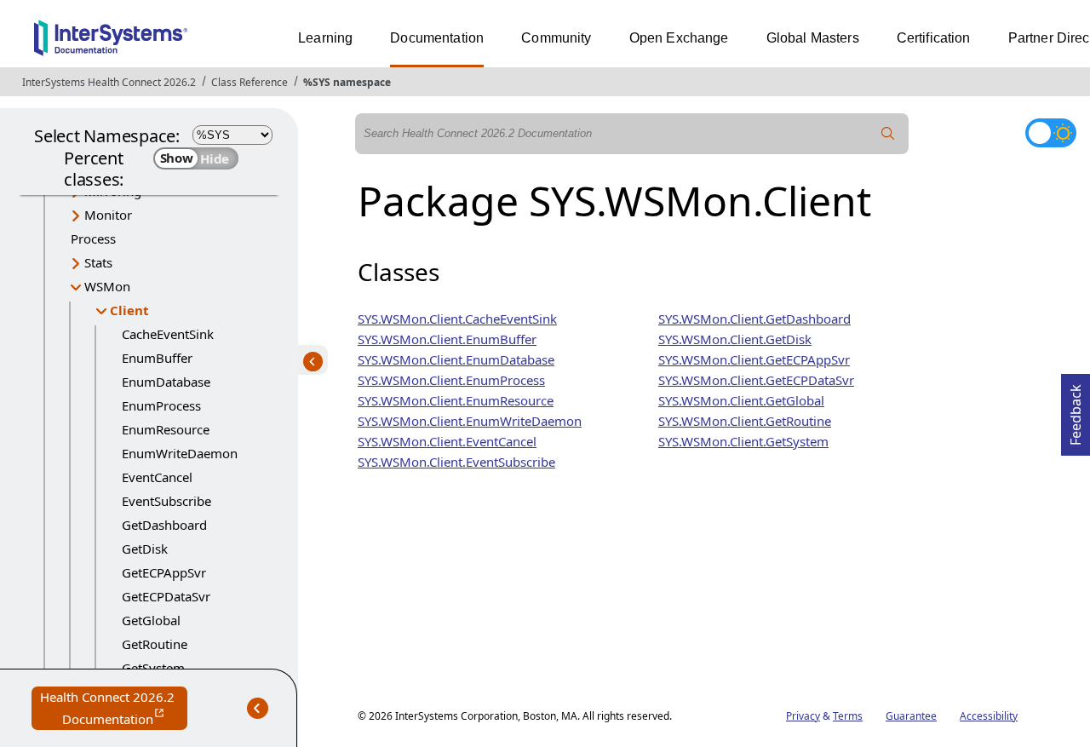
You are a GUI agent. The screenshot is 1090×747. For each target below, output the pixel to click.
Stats (98, 262)
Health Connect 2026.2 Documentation (113, 709)
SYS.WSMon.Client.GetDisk (735, 339)
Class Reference (249, 82)
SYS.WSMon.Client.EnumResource (456, 400)
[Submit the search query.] (888, 133)
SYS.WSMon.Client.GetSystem (743, 441)
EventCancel (157, 477)
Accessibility (989, 716)
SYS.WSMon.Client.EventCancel (447, 441)
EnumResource (165, 429)
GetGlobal (151, 620)
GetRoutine (154, 643)
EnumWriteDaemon (180, 453)
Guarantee (911, 716)
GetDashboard (164, 524)
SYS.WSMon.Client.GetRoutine (744, 420)
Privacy (803, 716)
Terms (848, 716)
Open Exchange (679, 38)
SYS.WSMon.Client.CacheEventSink (457, 318)
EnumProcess (161, 405)
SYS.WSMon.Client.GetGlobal (741, 400)
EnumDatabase (166, 381)
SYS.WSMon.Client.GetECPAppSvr (754, 359)
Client (129, 310)
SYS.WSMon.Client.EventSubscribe (456, 461)
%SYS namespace (347, 82)
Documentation (437, 38)
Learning (325, 38)
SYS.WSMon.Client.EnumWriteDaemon (470, 420)
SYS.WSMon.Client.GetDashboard (754, 318)
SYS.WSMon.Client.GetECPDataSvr (756, 379)
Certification (934, 38)
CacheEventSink (168, 333)
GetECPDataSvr (166, 596)
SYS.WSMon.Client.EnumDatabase (456, 359)
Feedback (1075, 409)
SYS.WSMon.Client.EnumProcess (451, 379)
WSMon (107, 286)
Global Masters (812, 38)
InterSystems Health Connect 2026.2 (109, 82)
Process (93, 238)
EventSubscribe (166, 500)
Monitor (108, 214)
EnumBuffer (157, 357)
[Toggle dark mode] (1050, 132)
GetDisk (145, 548)
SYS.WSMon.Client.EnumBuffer (447, 339)
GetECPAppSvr (164, 572)
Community (556, 38)
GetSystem (153, 667)
